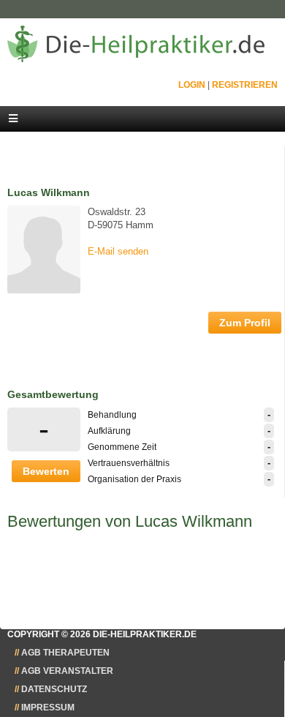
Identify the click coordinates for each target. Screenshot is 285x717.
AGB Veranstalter (67, 671)
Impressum (48, 707)
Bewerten (46, 471)
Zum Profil (244, 323)
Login (191, 85)
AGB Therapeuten (65, 652)
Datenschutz (54, 689)
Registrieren (245, 85)
